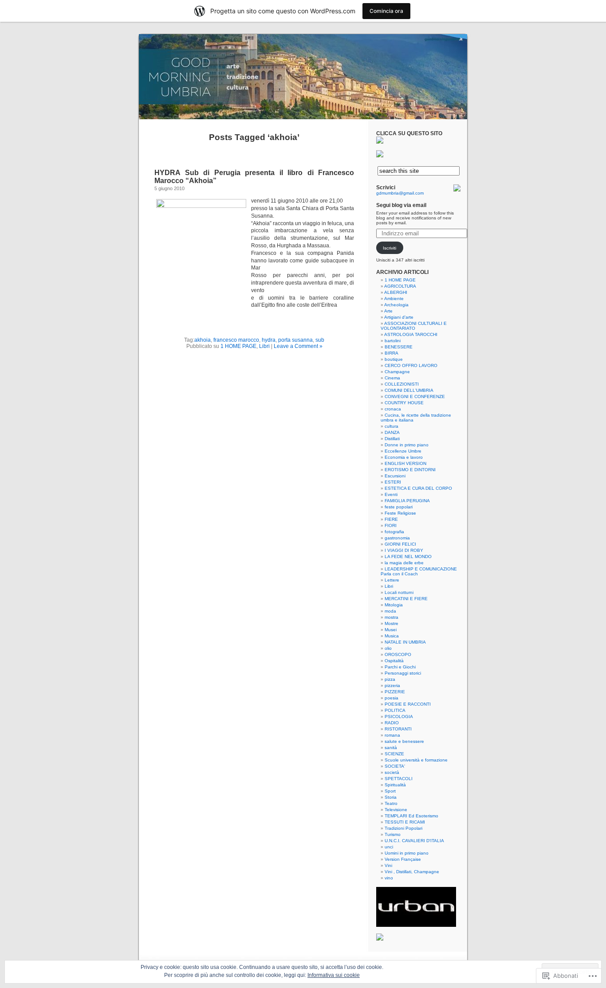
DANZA (392, 432)
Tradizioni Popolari (403, 828)
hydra (268, 340)
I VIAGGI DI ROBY (404, 550)
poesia (391, 697)
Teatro (391, 803)
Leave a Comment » (298, 346)
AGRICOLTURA (400, 286)
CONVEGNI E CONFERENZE (415, 396)
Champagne (397, 371)
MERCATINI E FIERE (406, 598)
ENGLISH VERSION (405, 463)
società (392, 772)
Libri (264, 346)
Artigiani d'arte (398, 317)
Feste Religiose (400, 513)
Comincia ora (386, 11)
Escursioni (395, 475)
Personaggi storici (403, 673)
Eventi (391, 494)
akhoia (202, 340)
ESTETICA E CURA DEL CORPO (418, 488)
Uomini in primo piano (407, 853)
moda (390, 611)
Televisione (396, 809)
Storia (391, 797)
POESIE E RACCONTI (408, 704)
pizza (390, 679)
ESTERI (393, 482)
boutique (394, 359)
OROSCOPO (398, 654)
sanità (391, 747)
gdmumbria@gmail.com (400, 193)
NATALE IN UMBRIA (405, 642)
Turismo (393, 834)
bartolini (393, 340)
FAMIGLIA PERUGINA (407, 500)
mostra (391, 617)
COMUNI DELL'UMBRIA (409, 390)
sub (319, 340)
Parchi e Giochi (400, 666)
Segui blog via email (401, 205)
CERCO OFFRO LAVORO (411, 365)
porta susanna (295, 340)
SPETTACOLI (399, 778)
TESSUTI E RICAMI (405, 822)
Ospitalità (394, 660)
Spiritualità (395, 784)
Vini (388, 865)
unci (389, 846)
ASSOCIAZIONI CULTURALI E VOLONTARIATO (414, 326)
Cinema (392, 377)
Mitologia (394, 604)
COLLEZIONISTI (402, 384)
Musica (392, 635)
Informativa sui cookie (333, 975)
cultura (391, 426)
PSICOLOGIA (399, 716)
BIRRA (391, 353)
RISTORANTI (398, 728)
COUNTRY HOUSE (404, 402)
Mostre (391, 623)
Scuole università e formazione (416, 760)
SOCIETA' (395, 766)
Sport (390, 791)
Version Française (403, 859)
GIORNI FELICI (400, 544)
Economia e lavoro (404, 457)
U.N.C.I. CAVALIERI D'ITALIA (414, 840)
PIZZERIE (395, 691)
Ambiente (394, 298)
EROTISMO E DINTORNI (410, 469)
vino (389, 877)
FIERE (391, 519)
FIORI (391, 525)
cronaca (393, 408)
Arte (388, 311)
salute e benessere (404, 741)
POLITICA (395, 710)
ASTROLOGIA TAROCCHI (410, 334)
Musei (391, 629)
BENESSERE (399, 346)
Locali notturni (399, 592)
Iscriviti (389, 248)
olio (388, 648)
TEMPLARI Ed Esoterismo (411, 815)
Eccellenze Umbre (403, 451)
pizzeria (392, 685)
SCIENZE (394, 753)
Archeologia (396, 304)
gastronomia (397, 537)
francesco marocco (236, 340)
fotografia (394, 531)
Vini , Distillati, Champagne (412, 871)
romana (392, 735)
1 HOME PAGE (238, 346)
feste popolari (399, 506)
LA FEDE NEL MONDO (408, 556)
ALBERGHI (395, 292)
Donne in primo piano (407, 444)
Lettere (392, 580)
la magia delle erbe (404, 562)
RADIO (392, 722)
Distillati (392, 438)
